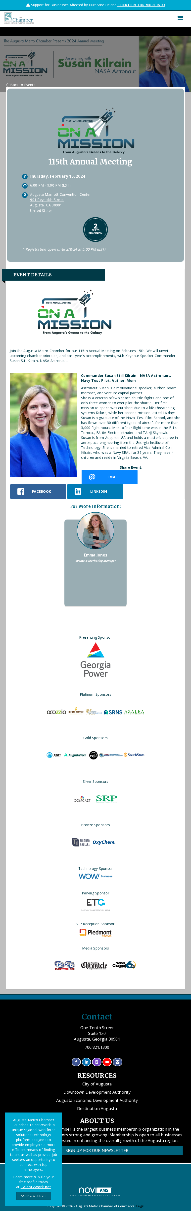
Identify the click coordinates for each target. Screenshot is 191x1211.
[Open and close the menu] (110, 18)
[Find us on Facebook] (76, 1062)
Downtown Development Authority (97, 1092)
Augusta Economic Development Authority (97, 1100)
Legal (140, 1206)
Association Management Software (95, 1196)
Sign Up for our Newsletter (97, 1150)
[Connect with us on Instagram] (96, 1062)
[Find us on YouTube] (107, 1062)
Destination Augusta (97, 1108)
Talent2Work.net (36, 1186)
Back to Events (22, 84)
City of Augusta (97, 1084)
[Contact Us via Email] (117, 1062)
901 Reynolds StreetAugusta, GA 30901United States (47, 205)
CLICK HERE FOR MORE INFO (141, 4)
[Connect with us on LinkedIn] (86, 1062)
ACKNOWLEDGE (34, 1196)
